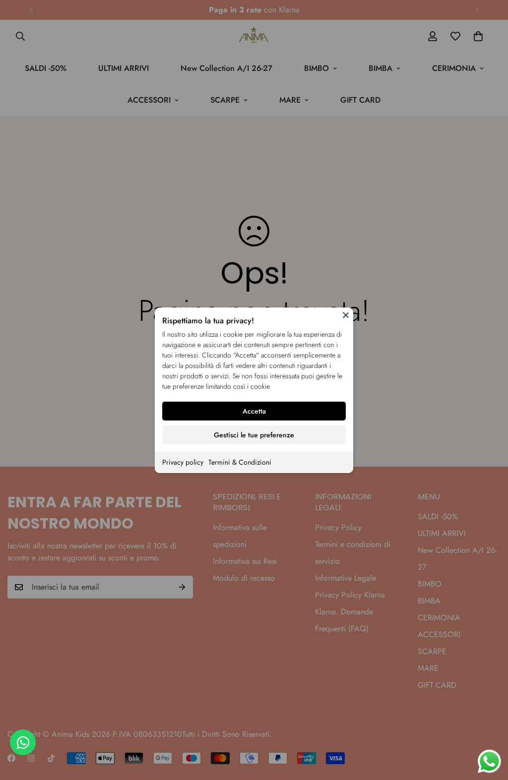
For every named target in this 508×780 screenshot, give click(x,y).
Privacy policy (182, 462)
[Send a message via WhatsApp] (489, 761)
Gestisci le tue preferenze (254, 435)
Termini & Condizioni (239, 462)
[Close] (345, 314)
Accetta (254, 411)
